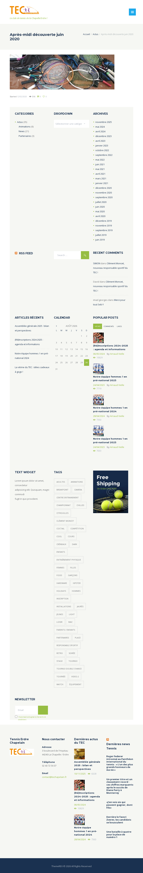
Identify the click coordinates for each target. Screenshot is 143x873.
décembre (103, 136)
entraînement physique (69, 559)
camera (78, 489)
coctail (61, 528)
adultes (61, 482)
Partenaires (25, 136)
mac (70, 622)
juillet (100, 202)
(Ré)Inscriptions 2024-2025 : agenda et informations (87, 796)
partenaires (63, 637)
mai (100, 126)
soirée (72, 653)
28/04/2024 (99, 416)
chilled (80, 505)
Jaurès (80, 606)
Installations (64, 606)
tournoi (73, 661)
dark (74, 544)
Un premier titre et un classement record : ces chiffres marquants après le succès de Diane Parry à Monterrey (119, 786)
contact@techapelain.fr (54, 777)
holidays (61, 591)
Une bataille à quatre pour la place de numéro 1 (118, 834)
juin (100, 164)
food (59, 575)
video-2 (75, 676)
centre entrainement (68, 497)
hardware (62, 583)
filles (73, 567)
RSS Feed (26, 253)
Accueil (86, 34)
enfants (61, 552)
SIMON (96, 263)
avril (100, 131)
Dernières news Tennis (118, 746)
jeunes (60, 614)
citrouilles (62, 513)
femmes (60, 567)
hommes (76, 591)
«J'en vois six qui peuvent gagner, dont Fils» (119, 805)
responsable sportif (67, 645)
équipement (75, 684)
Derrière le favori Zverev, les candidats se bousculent (118, 820)
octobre (102, 150)
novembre (103, 122)
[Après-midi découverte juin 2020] (62, 72)
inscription (62, 598)
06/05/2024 (99, 353)
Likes (119, 326)
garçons (72, 575)
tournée (61, 676)
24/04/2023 (99, 385)
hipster (77, 583)
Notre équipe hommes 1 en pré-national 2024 (85, 831)
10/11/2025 (80, 773)
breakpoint (62, 489)
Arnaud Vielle (117, 353)
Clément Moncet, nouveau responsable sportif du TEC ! (110, 268)
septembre (103, 155)
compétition (77, 528)
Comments (109, 326)
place (78, 637)
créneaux (61, 544)
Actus (95, 34)
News (22, 131)
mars (100, 178)
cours (71, 536)
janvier (101, 145)
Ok (43, 710)
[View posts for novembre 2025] (56, 326)
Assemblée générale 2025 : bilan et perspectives (87, 765)
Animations (25, 126)
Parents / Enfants (66, 629)
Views (97, 326)
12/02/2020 (22, 96)
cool (59, 536)
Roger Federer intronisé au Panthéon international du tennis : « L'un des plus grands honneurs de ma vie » (119, 763)
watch (60, 684)
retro (60, 653)
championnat (64, 505)
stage (60, 661)
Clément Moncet (65, 521)
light (72, 614)
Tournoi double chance (69, 668)
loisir (59, 622)
